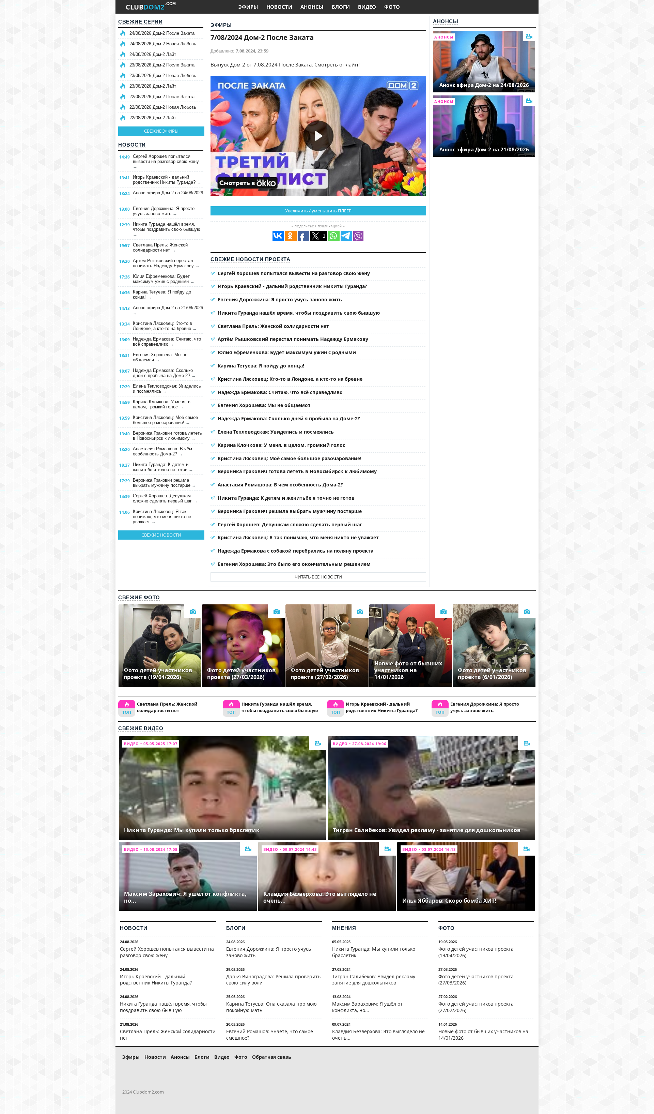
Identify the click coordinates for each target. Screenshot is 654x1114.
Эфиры (221, 25)
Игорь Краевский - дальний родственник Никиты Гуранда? (167, 180)
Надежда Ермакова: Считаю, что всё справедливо (167, 341)
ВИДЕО (367, 6)
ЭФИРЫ (248, 6)
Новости (132, 145)
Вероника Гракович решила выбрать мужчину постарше (164, 483)
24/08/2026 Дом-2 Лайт (152, 54)
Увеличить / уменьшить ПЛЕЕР (318, 211)
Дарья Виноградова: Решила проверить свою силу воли (273, 979)
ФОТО (392, 6)
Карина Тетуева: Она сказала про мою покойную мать (271, 1006)
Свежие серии (140, 22)
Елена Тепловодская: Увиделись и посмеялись (167, 388)
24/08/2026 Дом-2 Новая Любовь (162, 43)
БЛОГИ (341, 6)
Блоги (236, 928)
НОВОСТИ (279, 6)
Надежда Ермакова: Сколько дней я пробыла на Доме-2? (164, 373)
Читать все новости (318, 577)
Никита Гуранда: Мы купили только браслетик (373, 952)
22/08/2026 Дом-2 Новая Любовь (162, 107)
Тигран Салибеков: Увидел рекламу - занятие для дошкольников (375, 979)
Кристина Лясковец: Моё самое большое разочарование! (165, 420)
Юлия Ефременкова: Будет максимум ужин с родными (163, 279)
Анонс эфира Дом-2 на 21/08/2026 (168, 310)
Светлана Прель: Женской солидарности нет (160, 247)
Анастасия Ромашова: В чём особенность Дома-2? (162, 451)
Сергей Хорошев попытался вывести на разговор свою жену (166, 161)
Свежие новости (161, 535)
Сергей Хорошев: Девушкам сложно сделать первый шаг (165, 498)
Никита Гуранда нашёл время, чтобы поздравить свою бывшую (166, 229)
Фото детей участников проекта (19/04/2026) (476, 952)
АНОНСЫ (312, 6)
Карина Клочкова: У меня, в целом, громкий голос (161, 404)
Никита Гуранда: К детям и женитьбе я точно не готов (163, 467)
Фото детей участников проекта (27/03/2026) (476, 979)
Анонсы (445, 21)
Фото (446, 928)
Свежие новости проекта (250, 259)
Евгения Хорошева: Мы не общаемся (160, 357)
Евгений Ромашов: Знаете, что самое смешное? (269, 1034)
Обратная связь (271, 1057)
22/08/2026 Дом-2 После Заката (161, 96)
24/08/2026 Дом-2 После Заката (161, 33)
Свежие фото (139, 597)
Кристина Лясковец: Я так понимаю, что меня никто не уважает (162, 516)
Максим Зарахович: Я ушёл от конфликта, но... (367, 1006)
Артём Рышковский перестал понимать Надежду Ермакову (166, 263)
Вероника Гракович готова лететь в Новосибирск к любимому (167, 436)
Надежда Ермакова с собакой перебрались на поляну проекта (295, 550)
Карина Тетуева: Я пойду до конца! (162, 294)
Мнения (344, 928)
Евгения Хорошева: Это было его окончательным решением (294, 564)
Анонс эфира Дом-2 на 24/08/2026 (168, 195)
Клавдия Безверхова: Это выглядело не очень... (378, 1034)
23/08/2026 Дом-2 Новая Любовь (162, 75)
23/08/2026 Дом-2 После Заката (161, 64)
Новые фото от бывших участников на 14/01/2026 (483, 1034)
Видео (222, 1057)
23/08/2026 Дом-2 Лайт (152, 86)
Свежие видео (140, 728)
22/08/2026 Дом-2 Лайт (152, 117)
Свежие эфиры (161, 131)
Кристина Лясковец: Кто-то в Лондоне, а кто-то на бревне (165, 326)
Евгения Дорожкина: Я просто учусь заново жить (163, 211)
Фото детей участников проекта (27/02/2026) (476, 1006)
